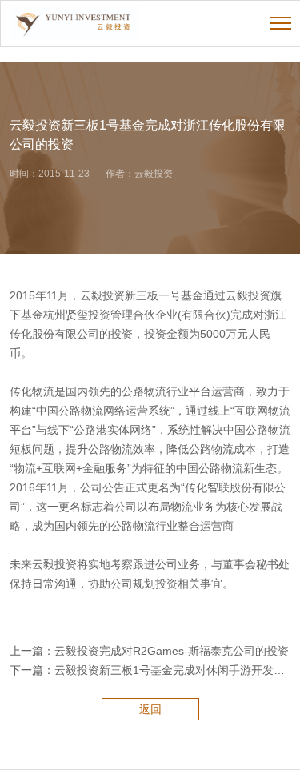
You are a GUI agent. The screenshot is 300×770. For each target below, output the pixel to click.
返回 (150, 709)
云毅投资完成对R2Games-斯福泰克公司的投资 (171, 650)
